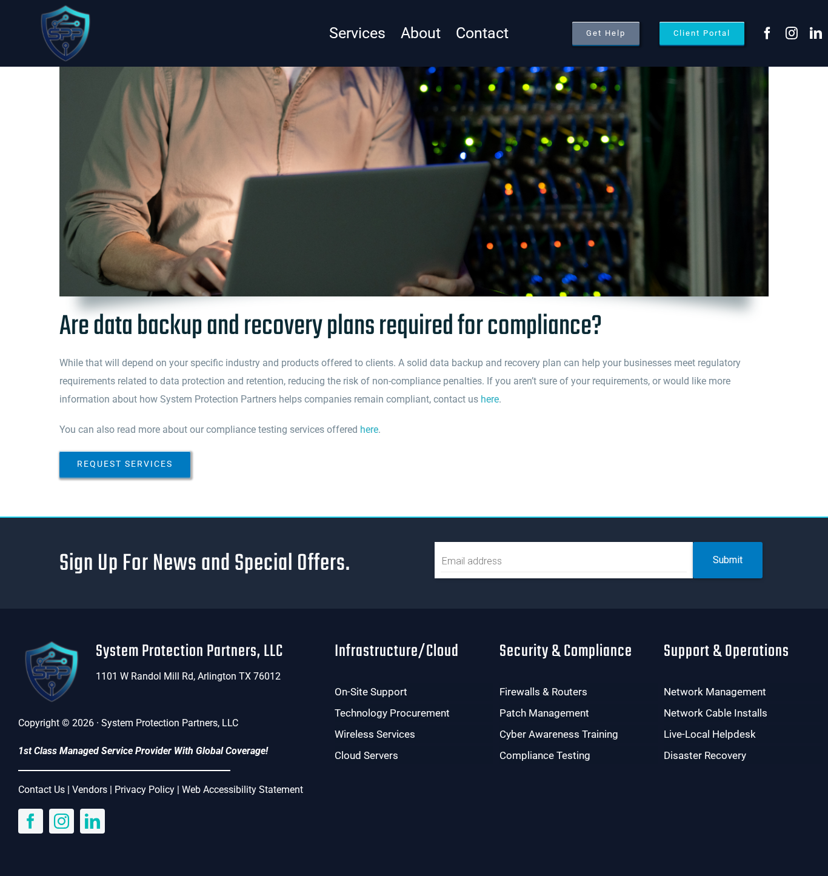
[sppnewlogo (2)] (65, 7)
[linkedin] (816, 33)
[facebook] (767, 33)
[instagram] (792, 33)
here (490, 399)
